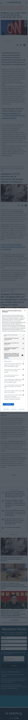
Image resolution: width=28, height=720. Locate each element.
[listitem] (14, 335)
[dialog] (14, 360)
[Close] (25, 311)
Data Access (14, 409)
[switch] (23, 338)
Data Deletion (6, 409)
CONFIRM (8, 404)
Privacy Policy (22, 409)
